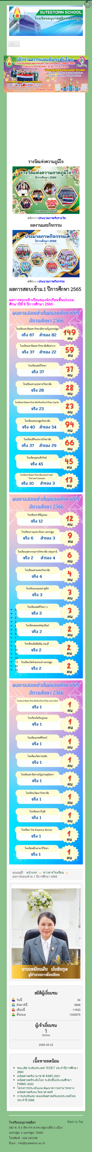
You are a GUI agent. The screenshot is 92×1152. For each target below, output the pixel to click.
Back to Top (75, 1121)
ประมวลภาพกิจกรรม (51, 281)
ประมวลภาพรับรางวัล (52, 218)
